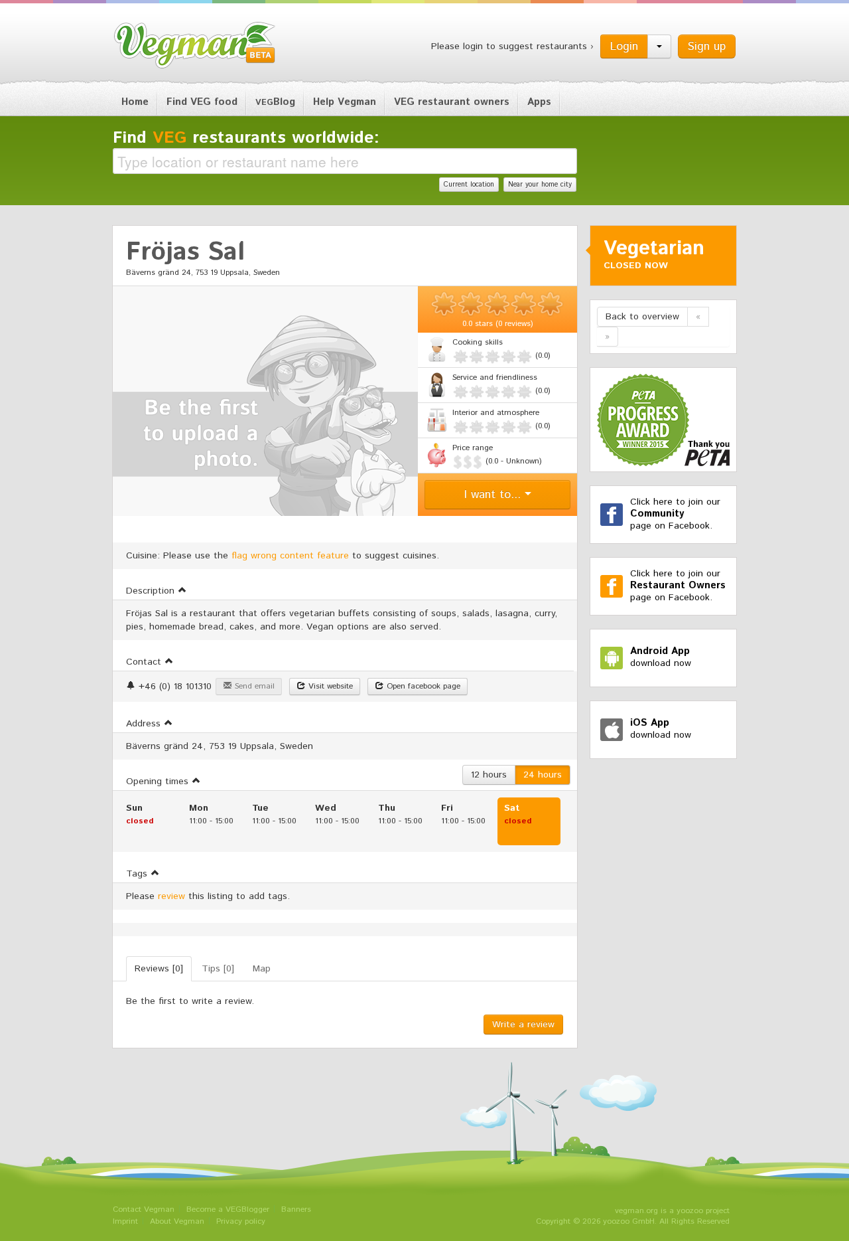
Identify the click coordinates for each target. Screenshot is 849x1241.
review (171, 896)
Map (262, 968)
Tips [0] (218, 968)
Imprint (125, 1221)
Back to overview (642, 316)
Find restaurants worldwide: (246, 138)
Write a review (523, 1024)
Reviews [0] (159, 968)
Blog (275, 102)
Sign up (707, 46)
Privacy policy (240, 1221)
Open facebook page (422, 686)
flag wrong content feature (290, 555)
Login (624, 46)
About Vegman (177, 1221)
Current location (469, 184)
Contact (145, 662)
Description (152, 591)
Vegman (195, 45)
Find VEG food (201, 102)
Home (135, 102)
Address (145, 723)
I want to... (494, 494)
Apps (539, 102)
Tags (138, 873)
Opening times (159, 781)
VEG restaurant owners (451, 102)
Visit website (329, 686)
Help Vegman (344, 102)
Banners (296, 1209)
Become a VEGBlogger (227, 1209)
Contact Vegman (143, 1209)
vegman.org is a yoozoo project (672, 1210)
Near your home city (540, 184)
